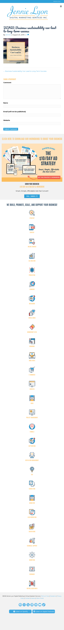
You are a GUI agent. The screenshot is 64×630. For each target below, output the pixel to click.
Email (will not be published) (14, 112)
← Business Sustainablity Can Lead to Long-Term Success (24, 71)
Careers (33, 598)
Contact (27, 598)
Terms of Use (45, 596)
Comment (7, 83)
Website (6, 120)
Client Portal (40, 598)
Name (5, 103)
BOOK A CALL (57, 1)
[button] (20, 604)
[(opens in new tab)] (32, 162)
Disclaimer (53, 596)
